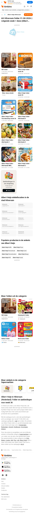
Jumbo (8, 440)
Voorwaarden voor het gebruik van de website (17, 509)
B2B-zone (4, 499)
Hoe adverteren (5, 497)
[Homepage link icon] (1, 450)
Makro (3, 440)
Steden (3, 488)
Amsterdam (22, 425)
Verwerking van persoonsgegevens (17, 511)
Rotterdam (4, 427)
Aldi (12, 440)
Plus (15, 440)
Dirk (27, 438)
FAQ (2, 481)
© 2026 (17, 505)
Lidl (18, 440)
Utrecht (10, 427)
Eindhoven (17, 427)
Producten (4, 490)
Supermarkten (23, 434)
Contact (3, 483)
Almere (3, 429)
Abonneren (29, 14)
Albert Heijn (23, 440)
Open (29, 2)
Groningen (24, 427)
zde (16, 421)
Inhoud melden (5, 486)
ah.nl (22, 444)
